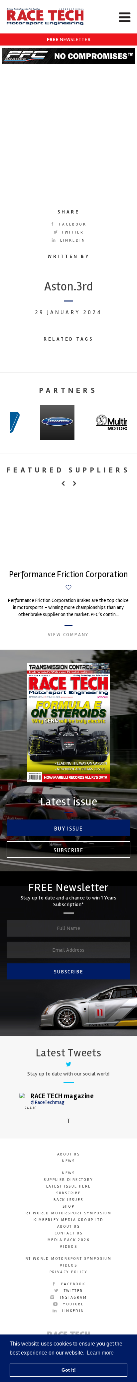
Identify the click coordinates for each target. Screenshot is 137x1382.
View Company (68, 634)
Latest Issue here (68, 1186)
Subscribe (68, 850)
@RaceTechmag (48, 1102)
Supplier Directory (68, 1179)
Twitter (72, 232)
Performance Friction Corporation (68, 574)
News (68, 1160)
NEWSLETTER (68, 39)
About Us (68, 1154)
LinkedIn (71, 240)
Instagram (72, 1297)
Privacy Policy (69, 1272)
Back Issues (68, 1199)
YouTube (72, 1304)
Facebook (71, 224)
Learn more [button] (100, 1353)
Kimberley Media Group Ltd (68, 1219)
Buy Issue (68, 828)
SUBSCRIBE (68, 971)
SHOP (69, 1206)
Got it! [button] (69, 1370)
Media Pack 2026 (68, 1239)
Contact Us (69, 1233)
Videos (68, 1246)
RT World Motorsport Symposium (69, 1213)
